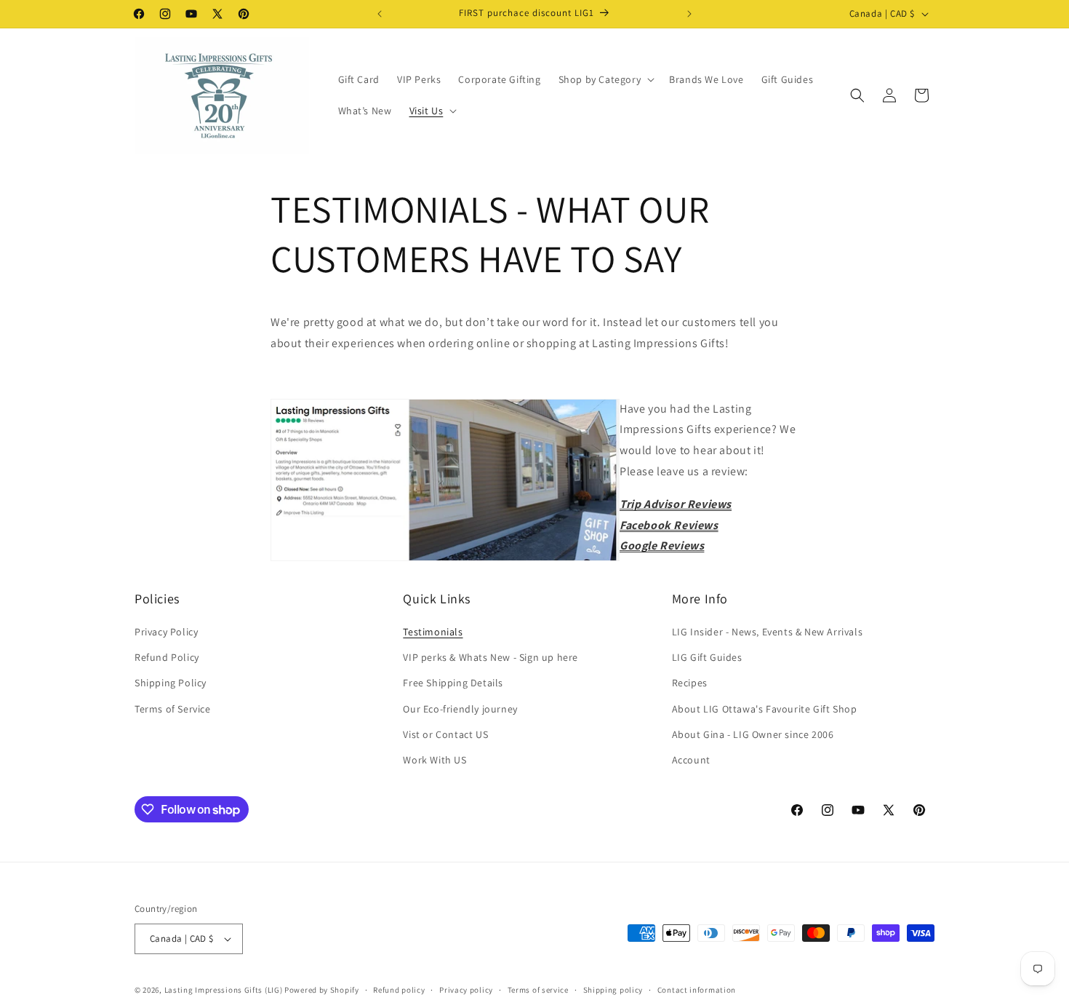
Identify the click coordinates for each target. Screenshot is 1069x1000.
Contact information (696, 990)
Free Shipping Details (453, 682)
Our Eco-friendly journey (460, 708)
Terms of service (538, 990)
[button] (605, 79)
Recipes (690, 682)
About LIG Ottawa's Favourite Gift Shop (764, 708)
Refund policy (399, 990)
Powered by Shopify (321, 990)
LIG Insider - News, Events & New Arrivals (767, 631)
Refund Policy (167, 657)
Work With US (434, 759)
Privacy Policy (166, 631)
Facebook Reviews (669, 525)
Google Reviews (662, 545)
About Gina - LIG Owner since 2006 (753, 734)
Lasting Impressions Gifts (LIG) (223, 990)
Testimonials (433, 631)
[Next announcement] (689, 14)
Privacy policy (466, 990)
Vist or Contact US (445, 734)
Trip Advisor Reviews (676, 504)
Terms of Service (173, 708)
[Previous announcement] (380, 14)
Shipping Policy (171, 682)
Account (691, 759)
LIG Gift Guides (707, 657)
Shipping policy (613, 990)
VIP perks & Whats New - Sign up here (490, 657)
